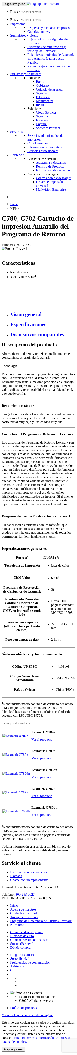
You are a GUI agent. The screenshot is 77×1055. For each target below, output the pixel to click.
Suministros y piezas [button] (24, 35)
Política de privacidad (24, 1008)
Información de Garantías (44, 147)
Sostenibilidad (19, 958)
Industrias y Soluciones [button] (25, 74)
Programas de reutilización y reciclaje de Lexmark (46, 49)
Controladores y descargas (53, 178)
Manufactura (44, 101)
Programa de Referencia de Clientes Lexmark (41, 921)
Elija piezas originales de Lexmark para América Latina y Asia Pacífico (50, 58)
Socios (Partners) (21, 943)
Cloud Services (46, 112)
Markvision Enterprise (51, 189)
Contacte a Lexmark (24, 913)
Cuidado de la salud (49, 89)
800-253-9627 (25, 894)
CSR (13, 970)
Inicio (14, 204)
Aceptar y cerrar (13, 1049)
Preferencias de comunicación (30, 962)
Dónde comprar (20, 947)
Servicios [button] (16, 132)
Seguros (41, 93)
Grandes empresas (39, 31)
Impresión (42, 120)
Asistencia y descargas (51, 162)
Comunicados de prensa (26, 932)
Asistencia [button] (17, 155)
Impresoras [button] (17, 24)
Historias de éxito (22, 936)
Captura (41, 124)
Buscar (15, 11)
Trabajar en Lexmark (24, 917)
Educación (43, 97)
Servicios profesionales (42, 151)
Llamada (16, 876)
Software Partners (48, 128)
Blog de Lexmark (22, 955)
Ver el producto (41, 739)
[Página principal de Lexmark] (43, 4)
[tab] (42, 314)
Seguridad (43, 116)
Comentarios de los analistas (29, 940)
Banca (40, 81)
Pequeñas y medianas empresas (48, 28)
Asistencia (17, 966)
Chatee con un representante (29, 880)
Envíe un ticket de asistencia (29, 872)
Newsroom (17, 925)
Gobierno (42, 85)
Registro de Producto (50, 166)
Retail (40, 105)
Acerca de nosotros (23, 909)
